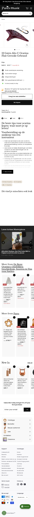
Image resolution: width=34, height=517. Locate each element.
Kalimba (19, 454)
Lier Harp (19, 463)
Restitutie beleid (6, 468)
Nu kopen (17, 102)
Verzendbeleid (6, 466)
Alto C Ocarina (7, 185)
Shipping (4, 92)
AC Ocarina (17, 182)
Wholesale (20, 473)
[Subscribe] (27, 410)
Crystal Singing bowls (23, 461)
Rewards (4, 454)
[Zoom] (27, 45)
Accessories (20, 470)
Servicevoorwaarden (7, 470)
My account (5, 475)
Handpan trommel (22, 459)
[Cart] (27, 8)
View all (29, 363)
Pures (16, 313)
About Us (4, 473)
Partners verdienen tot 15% (9, 461)
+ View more (7, 172)
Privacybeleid (5, 463)
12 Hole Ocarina (7, 182)
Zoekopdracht (5, 452)
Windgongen (20, 468)
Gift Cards (20, 475)
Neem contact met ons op (9, 459)
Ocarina (19, 466)
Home (3, 19)
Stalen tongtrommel (22, 457)
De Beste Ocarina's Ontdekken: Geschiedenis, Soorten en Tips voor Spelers (17, 267)
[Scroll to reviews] (17, 58)
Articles (4, 457)
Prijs (3, 62)
